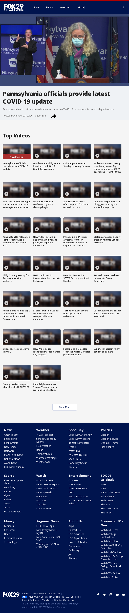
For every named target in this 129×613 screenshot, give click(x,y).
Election (105, 434)
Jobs (71, 554)
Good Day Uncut (78, 462)
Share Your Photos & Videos (80, 502)
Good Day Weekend (79, 438)
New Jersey (10, 446)
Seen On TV (75, 458)
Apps (71, 526)
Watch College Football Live (108, 535)
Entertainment (80, 476)
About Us (75, 521)
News (8, 430)
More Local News (13, 454)
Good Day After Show (80, 434)
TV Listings (74, 550)
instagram (111, 594)
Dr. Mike (73, 467)
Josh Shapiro (107, 446)
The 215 (105, 504)
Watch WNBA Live (111, 573)
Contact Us (75, 530)
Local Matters (43, 508)
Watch (41, 476)
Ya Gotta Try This (78, 454)
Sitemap (73, 558)
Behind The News (110, 492)
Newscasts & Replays (48, 484)
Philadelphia (10, 438)
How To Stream (45, 480)
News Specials (44, 492)
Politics (106, 430)
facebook (98, 594)
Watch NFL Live (109, 530)
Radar (39, 449)
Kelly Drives (107, 500)
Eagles (7, 491)
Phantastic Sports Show (13, 482)
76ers (7, 503)
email (123, 594)
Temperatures (44, 453)
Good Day (76, 430)
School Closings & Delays (46, 440)
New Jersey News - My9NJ (46, 531)
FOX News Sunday (14, 467)
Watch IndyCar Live (111, 552)
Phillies (7, 499)
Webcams (41, 496)
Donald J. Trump (109, 442)
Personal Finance (13, 538)
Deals (7, 534)
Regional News (47, 521)
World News (10, 462)
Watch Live (74, 450)
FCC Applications (78, 538)
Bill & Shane (107, 496)
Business (9, 526)
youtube (117, 594)
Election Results (109, 438)
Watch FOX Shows (79, 496)
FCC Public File (76, 534)
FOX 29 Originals (107, 478)
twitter (104, 594)
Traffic (72, 446)
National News (12, 458)
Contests (73, 480)
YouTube (41, 504)
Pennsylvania (11, 442)
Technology (10, 542)
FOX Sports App (12, 511)
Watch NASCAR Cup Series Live (111, 546)
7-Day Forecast (44, 434)
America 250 (11, 434)
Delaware (9, 450)
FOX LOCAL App (45, 526)
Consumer (9, 530)
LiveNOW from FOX (47, 488)
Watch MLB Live (110, 541)
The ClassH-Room (78, 488)
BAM (103, 488)
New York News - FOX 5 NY (48, 538)
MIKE (103, 484)
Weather (42, 430)
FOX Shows (75, 484)
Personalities (75, 546)
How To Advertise (78, 542)
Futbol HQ (9, 487)
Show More (64, 407)
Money (9, 521)
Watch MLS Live (109, 577)
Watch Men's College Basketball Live (112, 557)
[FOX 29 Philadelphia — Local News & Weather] (15, 7)
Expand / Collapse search (123, 7)
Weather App (43, 461)
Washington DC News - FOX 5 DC (48, 545)
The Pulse (106, 512)
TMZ (71, 492)
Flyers (7, 495)
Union (7, 507)
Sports (9, 476)
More (81, 7)
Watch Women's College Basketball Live (111, 566)
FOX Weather (43, 445)
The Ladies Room (110, 508)
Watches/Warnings (46, 457)
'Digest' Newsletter (79, 442)
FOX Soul (41, 500)
